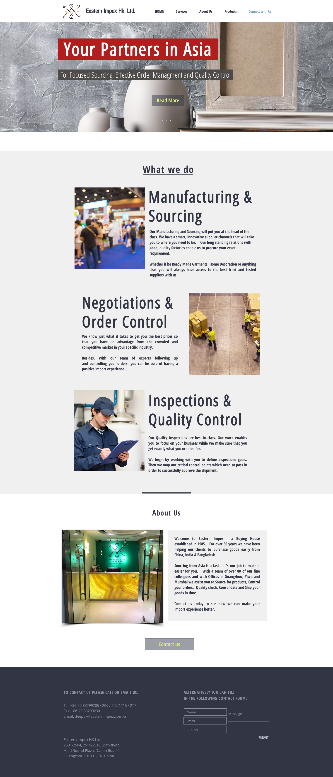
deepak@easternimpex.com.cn (101, 716)
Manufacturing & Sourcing (200, 206)
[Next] (308, 77)
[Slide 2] (166, 120)
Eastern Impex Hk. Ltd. (110, 10)
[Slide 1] (162, 120)
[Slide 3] (170, 120)
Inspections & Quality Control (195, 410)
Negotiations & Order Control (127, 312)
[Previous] (25, 77)
